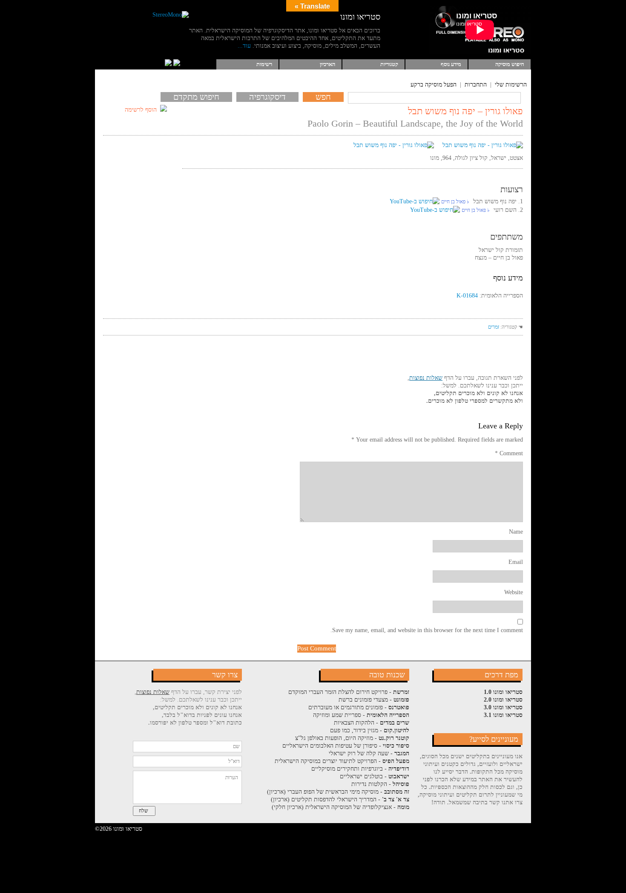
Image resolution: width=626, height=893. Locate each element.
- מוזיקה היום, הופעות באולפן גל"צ (352, 738)
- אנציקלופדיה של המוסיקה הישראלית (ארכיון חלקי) (340, 807)
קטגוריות (389, 64)
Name (516, 532)
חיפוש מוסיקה (509, 64)
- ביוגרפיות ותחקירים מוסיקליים (360, 769)
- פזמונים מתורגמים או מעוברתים (358, 707)
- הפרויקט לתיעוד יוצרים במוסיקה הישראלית (342, 761)
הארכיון (327, 64)
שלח (143, 811)
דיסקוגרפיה (267, 96)
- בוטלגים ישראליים (374, 776)
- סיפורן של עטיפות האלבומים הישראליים (345, 746)
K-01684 (467, 295)
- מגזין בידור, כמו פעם (369, 730)
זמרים (493, 327)
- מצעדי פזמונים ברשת (374, 699)
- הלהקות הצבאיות (371, 723)
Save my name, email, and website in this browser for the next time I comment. (426, 630)
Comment (509, 453)
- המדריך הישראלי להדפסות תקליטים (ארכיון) (340, 799)
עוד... (244, 46)
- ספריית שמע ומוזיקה (361, 715)
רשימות (264, 64)
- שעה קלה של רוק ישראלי (369, 753)
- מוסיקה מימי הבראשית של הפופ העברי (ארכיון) (338, 792)
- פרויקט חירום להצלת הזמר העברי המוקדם (348, 692)
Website (513, 592)
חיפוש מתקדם (196, 96)
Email (515, 562)
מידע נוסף (451, 64)
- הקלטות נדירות (380, 784)
